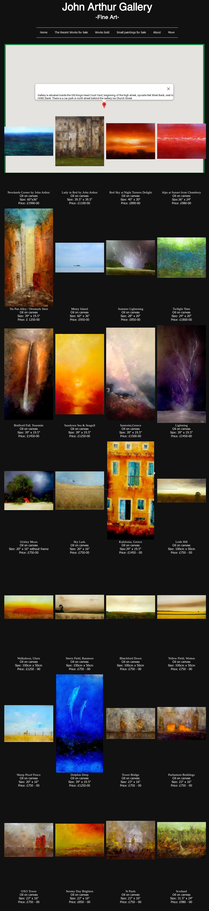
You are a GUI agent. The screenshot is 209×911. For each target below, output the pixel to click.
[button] (28, 149)
